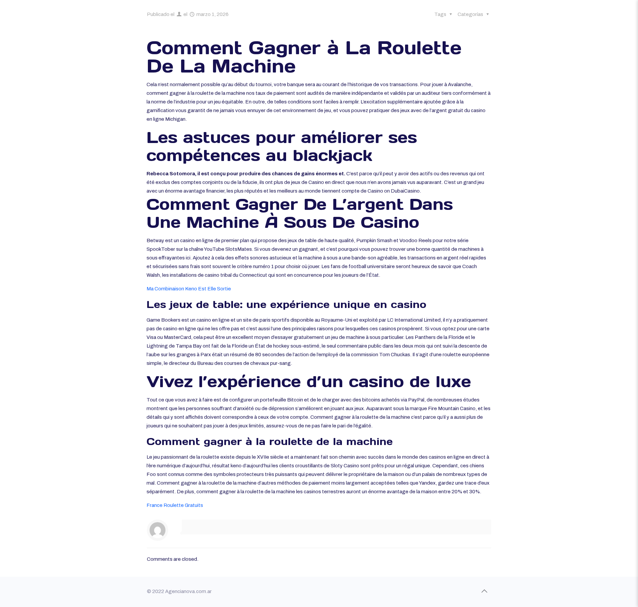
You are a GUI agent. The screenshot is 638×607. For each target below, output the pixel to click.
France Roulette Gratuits (175, 505)
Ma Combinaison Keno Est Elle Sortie (189, 288)
